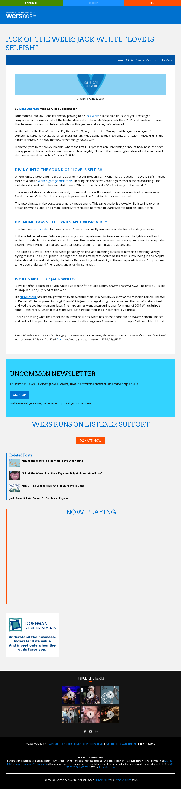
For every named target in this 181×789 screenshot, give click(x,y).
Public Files (111, 743)
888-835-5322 (83, 767)
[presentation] (71, 695)
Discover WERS (143, 60)
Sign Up (19, 394)
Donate (152, 2)
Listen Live (93, 2)
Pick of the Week (162, 60)
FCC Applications (127, 743)
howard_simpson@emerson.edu (32, 763)
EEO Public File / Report (60, 743)
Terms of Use (96, 743)
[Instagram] (96, 731)
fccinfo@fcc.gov (107, 767)
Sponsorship (31, 2)
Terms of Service (123, 779)
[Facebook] (85, 731)
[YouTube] (90, 731)
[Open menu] (172, 15)
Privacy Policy (81, 743)
